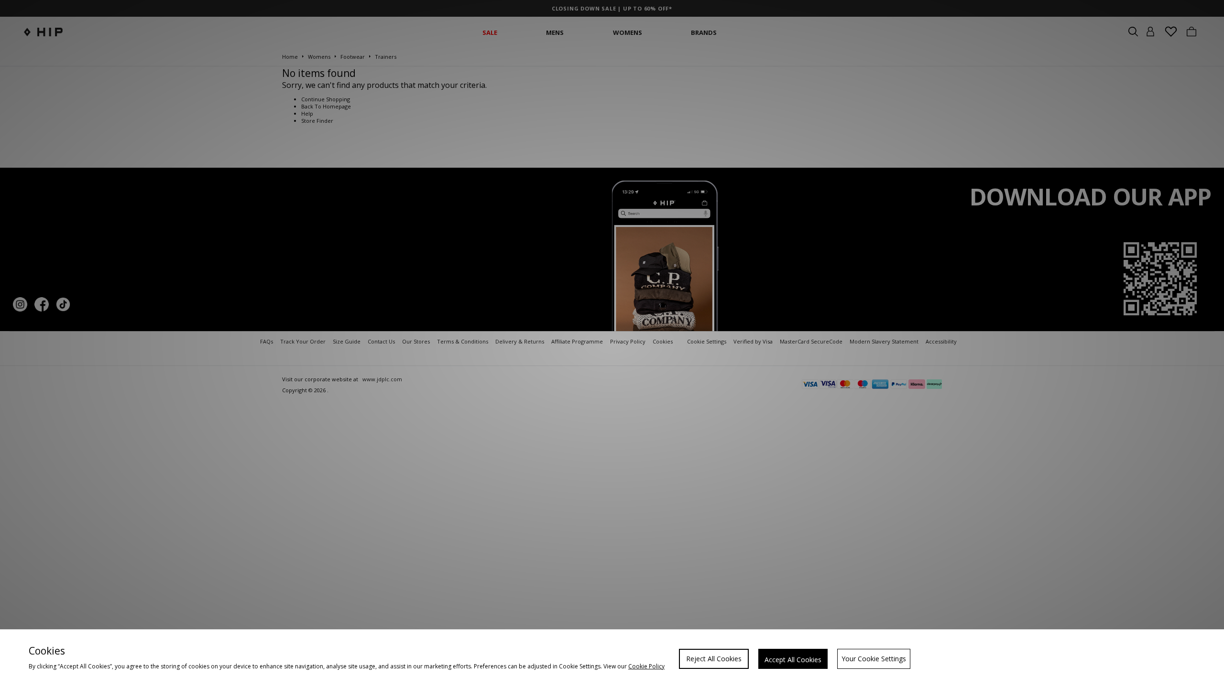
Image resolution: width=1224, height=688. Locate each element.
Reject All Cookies (714, 658)
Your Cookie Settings (874, 658)
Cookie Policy (646, 666)
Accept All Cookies (793, 659)
